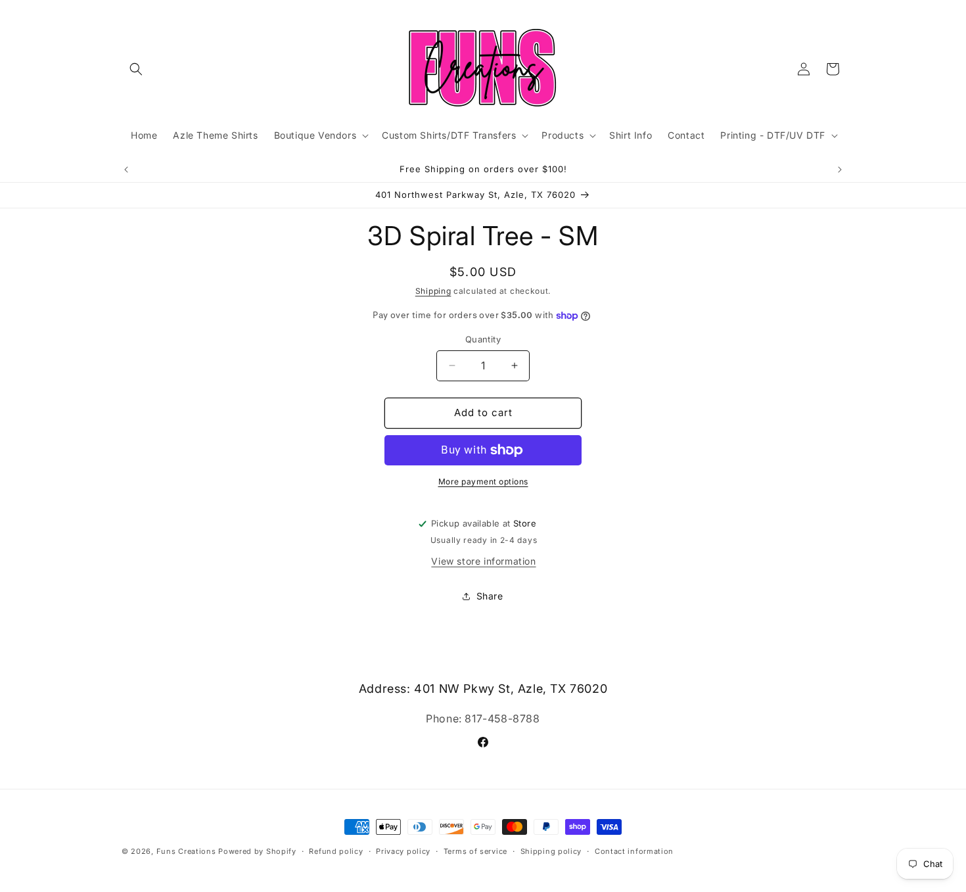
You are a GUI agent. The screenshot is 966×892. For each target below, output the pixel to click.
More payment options (483, 481)
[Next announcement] (839, 169)
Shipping (433, 291)
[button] (136, 69)
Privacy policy (403, 851)
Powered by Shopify (257, 851)
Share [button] (489, 595)
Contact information (634, 851)
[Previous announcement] (126, 169)
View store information (483, 561)
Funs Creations (186, 851)
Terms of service (475, 851)
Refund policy (336, 851)
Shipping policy (551, 851)
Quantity (483, 339)
